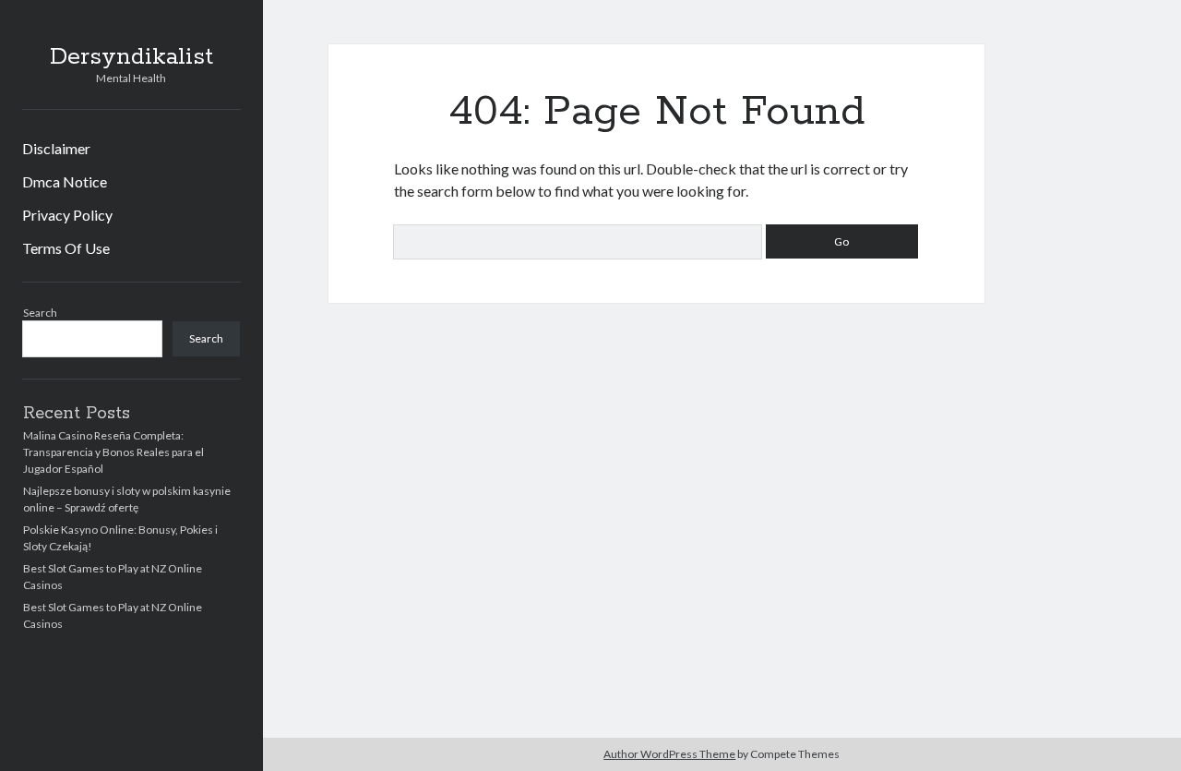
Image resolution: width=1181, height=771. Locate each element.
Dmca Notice (64, 181)
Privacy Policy (67, 214)
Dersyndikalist (131, 57)
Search (40, 312)
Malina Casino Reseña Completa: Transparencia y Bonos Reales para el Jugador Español (113, 452)
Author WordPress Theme (669, 754)
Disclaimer (56, 148)
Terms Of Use (66, 248)
